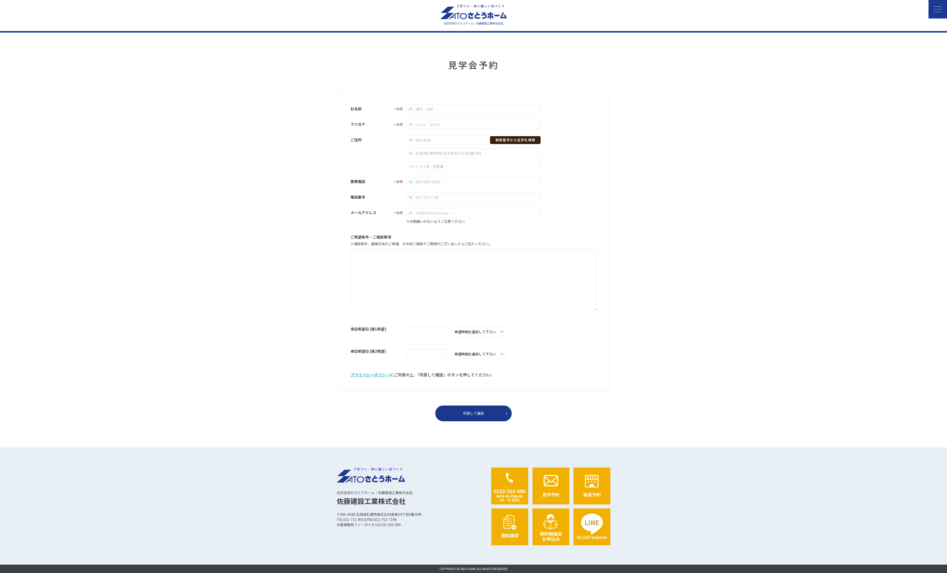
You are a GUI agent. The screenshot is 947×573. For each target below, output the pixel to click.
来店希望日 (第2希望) (368, 351)
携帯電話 (376, 181)
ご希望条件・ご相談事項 (370, 237)
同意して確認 (473, 413)
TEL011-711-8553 (351, 519)
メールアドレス (376, 212)
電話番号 (357, 197)
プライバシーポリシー (370, 375)
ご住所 (356, 139)
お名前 (376, 108)
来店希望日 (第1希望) (368, 329)
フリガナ (376, 124)
